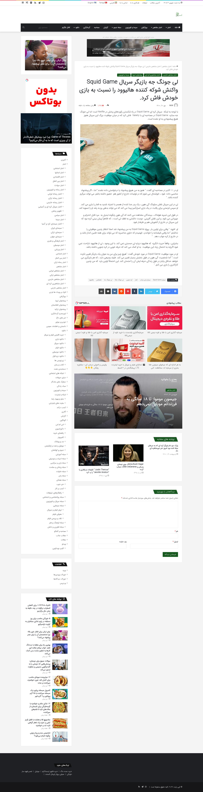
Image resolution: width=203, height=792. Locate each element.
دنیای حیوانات (60, 377)
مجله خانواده (61, 471)
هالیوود (91, 280)
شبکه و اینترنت (60, 394)
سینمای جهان (56, 236)
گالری (64, 411)
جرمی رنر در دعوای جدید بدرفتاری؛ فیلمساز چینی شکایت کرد (148, 402)
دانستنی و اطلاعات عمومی (56, 326)
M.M (171, 105)
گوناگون (63, 420)
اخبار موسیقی (58, 245)
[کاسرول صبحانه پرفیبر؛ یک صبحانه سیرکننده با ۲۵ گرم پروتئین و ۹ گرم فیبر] (60, 694)
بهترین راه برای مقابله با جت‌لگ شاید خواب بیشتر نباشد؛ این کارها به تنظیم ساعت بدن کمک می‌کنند (38, 649)
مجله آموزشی (61, 454)
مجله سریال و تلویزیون (55, 501)
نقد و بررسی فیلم (55, 518)
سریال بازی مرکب (145, 280)
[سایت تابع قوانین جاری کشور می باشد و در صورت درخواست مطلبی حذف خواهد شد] (128, 47)
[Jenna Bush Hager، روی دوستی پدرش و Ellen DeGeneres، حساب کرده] (128, 452)
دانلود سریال (59, 343)
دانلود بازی (59, 339)
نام (176, 531)
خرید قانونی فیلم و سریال (54, 334)
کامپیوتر (61, 437)
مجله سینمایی (58, 505)
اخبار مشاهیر (157, 27)
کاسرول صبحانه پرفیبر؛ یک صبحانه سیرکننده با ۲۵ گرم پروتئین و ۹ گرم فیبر (40, 693)
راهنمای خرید (58, 433)
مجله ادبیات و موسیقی (57, 458)
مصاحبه (97, 27)
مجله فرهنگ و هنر (56, 522)
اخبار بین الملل (58, 181)
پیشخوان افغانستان (58, 305)
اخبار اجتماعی (58, 168)
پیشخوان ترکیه (60, 309)
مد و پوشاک (59, 441)
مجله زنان (62, 475)
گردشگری (86, 27)
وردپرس (63, 583)
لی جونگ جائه (119, 280)
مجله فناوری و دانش (56, 527)
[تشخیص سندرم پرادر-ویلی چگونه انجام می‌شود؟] (60, 737)
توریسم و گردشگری (58, 313)
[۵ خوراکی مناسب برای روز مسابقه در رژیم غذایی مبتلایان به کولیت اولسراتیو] (60, 622)
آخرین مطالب (155, 2)
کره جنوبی (129, 280)
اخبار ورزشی (59, 249)
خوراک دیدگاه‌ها (60, 579)
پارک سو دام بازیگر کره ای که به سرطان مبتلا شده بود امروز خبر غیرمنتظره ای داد (163, 448)
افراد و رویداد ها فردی (57, 292)
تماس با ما (123, 2)
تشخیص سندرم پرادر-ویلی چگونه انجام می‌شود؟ (46, 65)
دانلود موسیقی (58, 352)
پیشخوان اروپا (137, 75)
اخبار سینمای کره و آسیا (52, 223)
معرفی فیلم (57, 514)
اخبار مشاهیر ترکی (57, 275)
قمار (136, 280)
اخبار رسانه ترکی (55, 198)
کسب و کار (59, 488)
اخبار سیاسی (59, 215)
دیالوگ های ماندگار (58, 381)
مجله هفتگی (61, 480)
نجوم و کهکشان (57, 450)
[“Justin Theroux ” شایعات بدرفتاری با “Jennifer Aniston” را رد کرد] (94, 455)
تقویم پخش (57, 211)
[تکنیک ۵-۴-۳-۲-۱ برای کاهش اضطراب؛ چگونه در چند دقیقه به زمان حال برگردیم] (60, 609)
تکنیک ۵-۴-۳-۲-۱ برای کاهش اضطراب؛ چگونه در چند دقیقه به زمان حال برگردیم (38, 608)
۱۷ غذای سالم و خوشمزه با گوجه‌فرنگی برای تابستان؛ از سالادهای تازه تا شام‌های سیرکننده (40, 708)
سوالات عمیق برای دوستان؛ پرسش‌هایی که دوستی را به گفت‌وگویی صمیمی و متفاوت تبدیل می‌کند (39, 665)
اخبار (169, 27)
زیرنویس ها (59, 360)
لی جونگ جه (108, 280)
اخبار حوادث (59, 185)
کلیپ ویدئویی (58, 548)
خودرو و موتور (60, 322)
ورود (64, 570)
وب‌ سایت (122, 541)
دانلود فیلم (60, 347)
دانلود (77, 27)
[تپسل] (27, 80)
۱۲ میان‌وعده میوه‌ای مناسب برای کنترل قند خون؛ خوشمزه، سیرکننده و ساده (38, 680)
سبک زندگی (61, 386)
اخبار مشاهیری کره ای (152, 75)
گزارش (105, 27)
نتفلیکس (99, 280)
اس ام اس (60, 424)
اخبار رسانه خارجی (54, 202)
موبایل (37, 771)
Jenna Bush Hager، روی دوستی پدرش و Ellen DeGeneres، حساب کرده (130, 467)
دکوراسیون (59, 428)
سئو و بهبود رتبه (57, 399)
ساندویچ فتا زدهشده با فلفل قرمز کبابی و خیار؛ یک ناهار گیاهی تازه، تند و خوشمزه (37, 722)
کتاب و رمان (59, 364)
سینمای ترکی (56, 232)
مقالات (63, 539)
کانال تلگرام (66, 27)
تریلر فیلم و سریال (54, 510)
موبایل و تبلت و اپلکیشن (54, 445)
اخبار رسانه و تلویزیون (55, 189)
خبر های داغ (61, 317)
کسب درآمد (61, 407)
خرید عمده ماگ (66, 771)
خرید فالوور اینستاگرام (50, 771)
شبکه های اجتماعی (56, 373)
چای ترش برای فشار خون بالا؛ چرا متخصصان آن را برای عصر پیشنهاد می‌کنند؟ (38, 634)
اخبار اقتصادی (58, 176)
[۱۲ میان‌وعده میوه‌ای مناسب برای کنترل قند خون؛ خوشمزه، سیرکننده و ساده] (60, 681)
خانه (176, 27)
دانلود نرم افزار (58, 356)
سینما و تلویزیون (131, 27)
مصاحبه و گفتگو (60, 531)
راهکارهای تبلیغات (54, 492)
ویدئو (64, 544)
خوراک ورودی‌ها (60, 574)
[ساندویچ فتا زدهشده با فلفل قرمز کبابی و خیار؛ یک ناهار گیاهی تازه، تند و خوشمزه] (60, 723)
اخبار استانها (59, 172)
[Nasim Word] (179, 14)
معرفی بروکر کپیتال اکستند (54, 774)
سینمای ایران (56, 228)
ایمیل (175, 541)
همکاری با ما (134, 2)
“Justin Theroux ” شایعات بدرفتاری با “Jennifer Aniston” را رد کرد (94, 471)
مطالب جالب (61, 535)
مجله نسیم (117, 27)
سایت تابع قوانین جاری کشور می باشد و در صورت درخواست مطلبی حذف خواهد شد (128, 37)
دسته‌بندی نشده (60, 369)
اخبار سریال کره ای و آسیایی (50, 206)
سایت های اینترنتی (56, 403)
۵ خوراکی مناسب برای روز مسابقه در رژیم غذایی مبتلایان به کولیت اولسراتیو (37, 621)
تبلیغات (144, 2)
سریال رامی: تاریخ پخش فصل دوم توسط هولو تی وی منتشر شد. (47, 138)
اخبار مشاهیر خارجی (153, 66)
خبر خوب (60, 484)
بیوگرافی (144, 27)
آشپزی (63, 159)
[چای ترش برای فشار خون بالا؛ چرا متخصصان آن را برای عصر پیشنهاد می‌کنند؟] (60, 635)
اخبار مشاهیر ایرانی (56, 270)
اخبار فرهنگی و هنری (55, 241)
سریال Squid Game (159, 280)
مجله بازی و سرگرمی (58, 463)
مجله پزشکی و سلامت (57, 467)
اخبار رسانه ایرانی (55, 194)
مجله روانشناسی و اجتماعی (53, 497)
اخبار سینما (60, 219)
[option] (128, 401)
